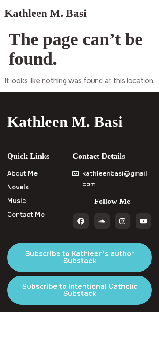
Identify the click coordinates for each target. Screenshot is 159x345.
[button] (147, 13)
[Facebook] (80, 221)
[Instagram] (122, 221)
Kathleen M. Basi (45, 13)
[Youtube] (143, 221)
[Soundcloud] (102, 221)
